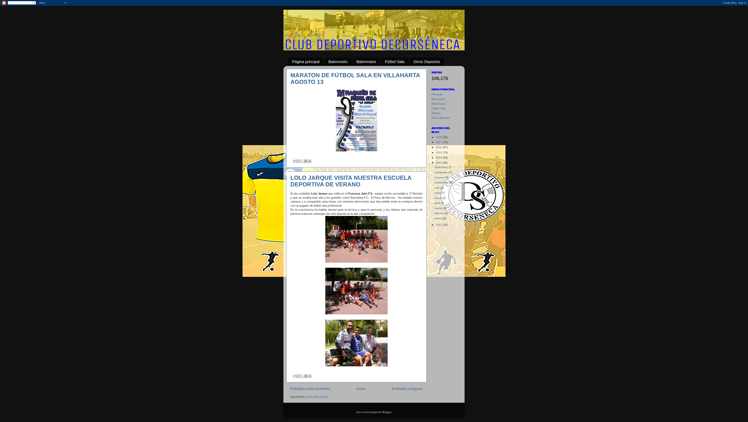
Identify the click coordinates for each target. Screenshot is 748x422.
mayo (438, 198)
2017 (439, 142)
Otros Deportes (426, 62)
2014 (439, 157)
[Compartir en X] (302, 161)
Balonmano (366, 62)
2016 (439, 147)
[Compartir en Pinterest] (310, 161)
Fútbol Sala (394, 62)
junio (438, 192)
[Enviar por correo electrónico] (295, 161)
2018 (439, 137)
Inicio (361, 389)
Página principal (305, 62)
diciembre (441, 167)
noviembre (441, 172)
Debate (435, 113)
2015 (439, 152)
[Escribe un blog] (299, 161)
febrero (439, 213)
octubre (440, 177)
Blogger (387, 412)
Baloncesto (338, 62)
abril (438, 203)
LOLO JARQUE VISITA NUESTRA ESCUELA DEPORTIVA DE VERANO (350, 181)
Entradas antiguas (407, 389)
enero (439, 218)
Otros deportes (440, 117)
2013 (439, 162)
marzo (439, 208)
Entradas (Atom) (318, 396)
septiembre (442, 182)
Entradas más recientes (310, 389)
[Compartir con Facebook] (306, 161)
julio (437, 187)
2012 (439, 224)
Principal (436, 94)
